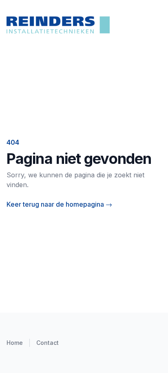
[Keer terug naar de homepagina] (84, 24)
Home (15, 342)
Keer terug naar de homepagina (59, 204)
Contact (47, 342)
